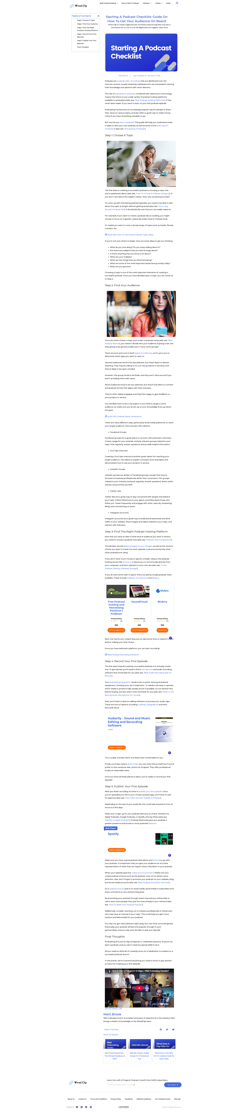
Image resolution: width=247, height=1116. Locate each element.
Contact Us (82, 1099)
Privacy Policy (116, 1099)
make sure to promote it (143, 873)
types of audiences (143, 353)
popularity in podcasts (125, 94)
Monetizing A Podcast (135, 129)
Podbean (131, 578)
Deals (168, 3)
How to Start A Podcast (130, 3)
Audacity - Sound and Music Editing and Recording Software (129, 721)
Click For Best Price (116, 630)
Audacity (141, 705)
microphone (147, 669)
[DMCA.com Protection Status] (123, 1107)
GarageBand (152, 705)
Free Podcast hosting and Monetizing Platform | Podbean (116, 607)
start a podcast (126, 122)
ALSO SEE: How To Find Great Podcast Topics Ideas (130, 235)
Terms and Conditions (98, 1099)
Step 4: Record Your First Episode (86, 35)
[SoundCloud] (139, 591)
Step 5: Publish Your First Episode (86, 42)
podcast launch (117, 889)
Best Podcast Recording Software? (123, 655)
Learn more (163, 27)
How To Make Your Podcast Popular (125, 905)
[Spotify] (164, 839)
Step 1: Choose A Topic (86, 20)
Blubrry (155, 578)
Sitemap (177, 1099)
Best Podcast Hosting (108, 3)
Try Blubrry (162, 630)
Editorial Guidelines (144, 1099)
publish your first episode (150, 791)
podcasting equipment (120, 682)
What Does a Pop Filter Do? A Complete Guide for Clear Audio (164, 1056)
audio (119, 81)
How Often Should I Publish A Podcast (143, 798)
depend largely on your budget (137, 546)
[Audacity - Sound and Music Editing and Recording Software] (164, 730)
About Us (71, 1099)
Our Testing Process (162, 1099)
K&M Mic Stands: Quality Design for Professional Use (139, 1056)
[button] (177, 3)
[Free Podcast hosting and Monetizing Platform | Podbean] (116, 591)
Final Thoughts (83, 47)
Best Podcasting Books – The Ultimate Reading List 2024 (114, 1056)
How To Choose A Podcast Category (152, 194)
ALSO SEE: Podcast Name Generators (124, 416)
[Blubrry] (162, 591)
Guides (158, 3)
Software (146, 3)
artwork (156, 860)
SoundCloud (141, 578)
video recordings (132, 81)
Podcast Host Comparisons (158, 540)
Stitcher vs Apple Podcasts (117, 820)
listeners (152, 823)
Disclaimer (129, 1099)
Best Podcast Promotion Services (153, 883)
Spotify (113, 834)
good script (132, 764)
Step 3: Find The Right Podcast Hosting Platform (87, 29)
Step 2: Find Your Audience (87, 24)
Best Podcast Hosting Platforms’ (150, 100)
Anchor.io (127, 562)
